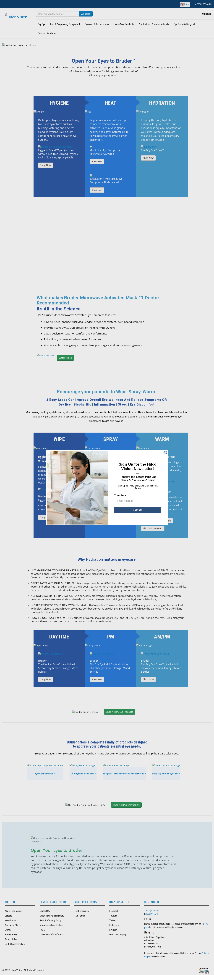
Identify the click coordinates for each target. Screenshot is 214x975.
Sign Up (137, 510)
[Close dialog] (165, 452)
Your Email (120, 495)
